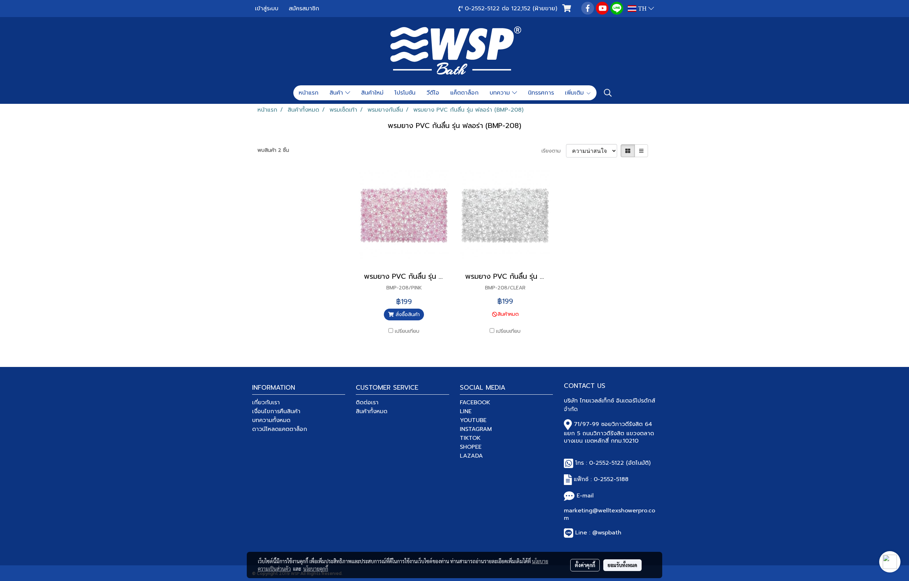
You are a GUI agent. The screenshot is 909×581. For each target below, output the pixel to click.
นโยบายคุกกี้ (315, 568)
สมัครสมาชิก (304, 8)
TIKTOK (470, 438)
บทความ (501, 93)
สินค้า (337, 93)
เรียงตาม (553, 151)
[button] (608, 93)
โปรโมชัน (404, 93)
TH (642, 8)
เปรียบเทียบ (407, 331)
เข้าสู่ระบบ (266, 8)
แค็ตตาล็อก (464, 93)
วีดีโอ (432, 93)
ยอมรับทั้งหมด (622, 565)
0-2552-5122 (606, 463)
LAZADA (471, 456)
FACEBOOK (475, 402)
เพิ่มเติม (575, 93)
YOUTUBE (473, 420)
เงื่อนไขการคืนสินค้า (276, 411)
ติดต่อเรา (367, 402)
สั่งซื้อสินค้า (407, 314)
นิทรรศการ (541, 93)
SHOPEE (470, 447)
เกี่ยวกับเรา (266, 402)
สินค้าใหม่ (372, 93)
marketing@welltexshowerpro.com (609, 514)
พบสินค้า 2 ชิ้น (273, 150)
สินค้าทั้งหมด (371, 411)
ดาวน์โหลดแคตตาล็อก (279, 429)
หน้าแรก (309, 93)
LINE (466, 411)
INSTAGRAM (476, 429)
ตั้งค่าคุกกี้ (585, 565)
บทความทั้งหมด (271, 420)
